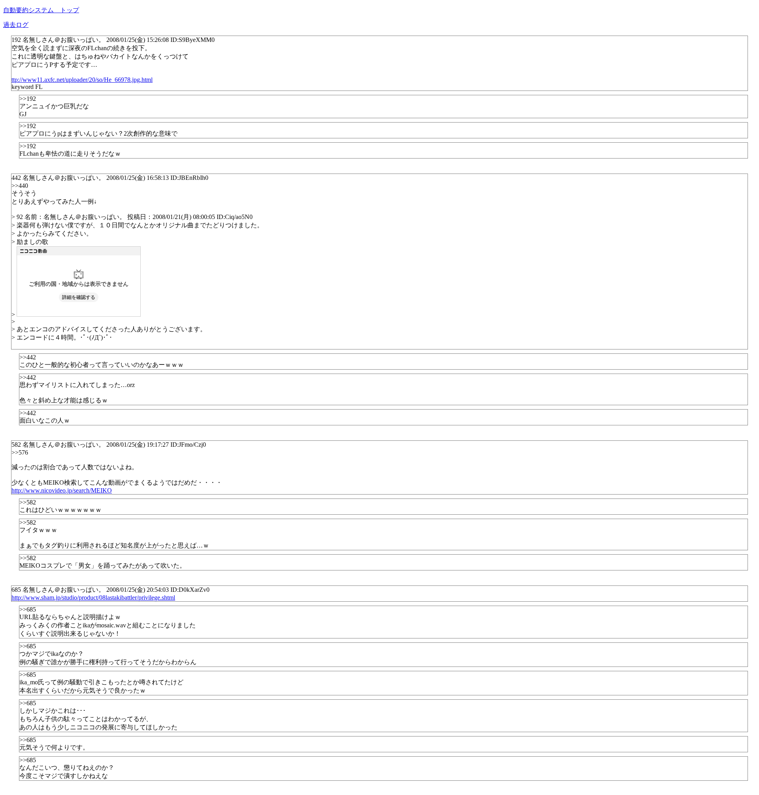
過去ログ (15, 24)
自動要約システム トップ (41, 10)
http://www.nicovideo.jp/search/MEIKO (61, 490)
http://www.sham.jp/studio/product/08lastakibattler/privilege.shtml (93, 597)
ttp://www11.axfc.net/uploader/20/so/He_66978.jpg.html (82, 79)
